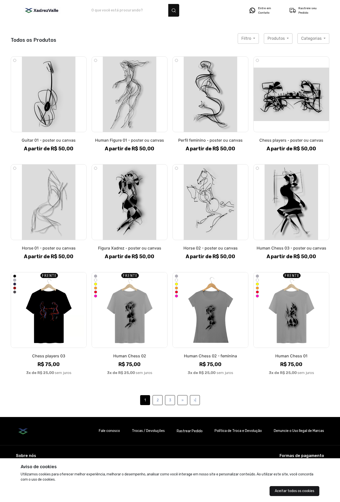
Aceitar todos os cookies (294, 491)
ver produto (49, 94)
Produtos (277, 38)
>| (195, 400)
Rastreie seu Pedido (307, 10)
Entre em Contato (264, 10)
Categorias (312, 38)
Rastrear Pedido (190, 431)
